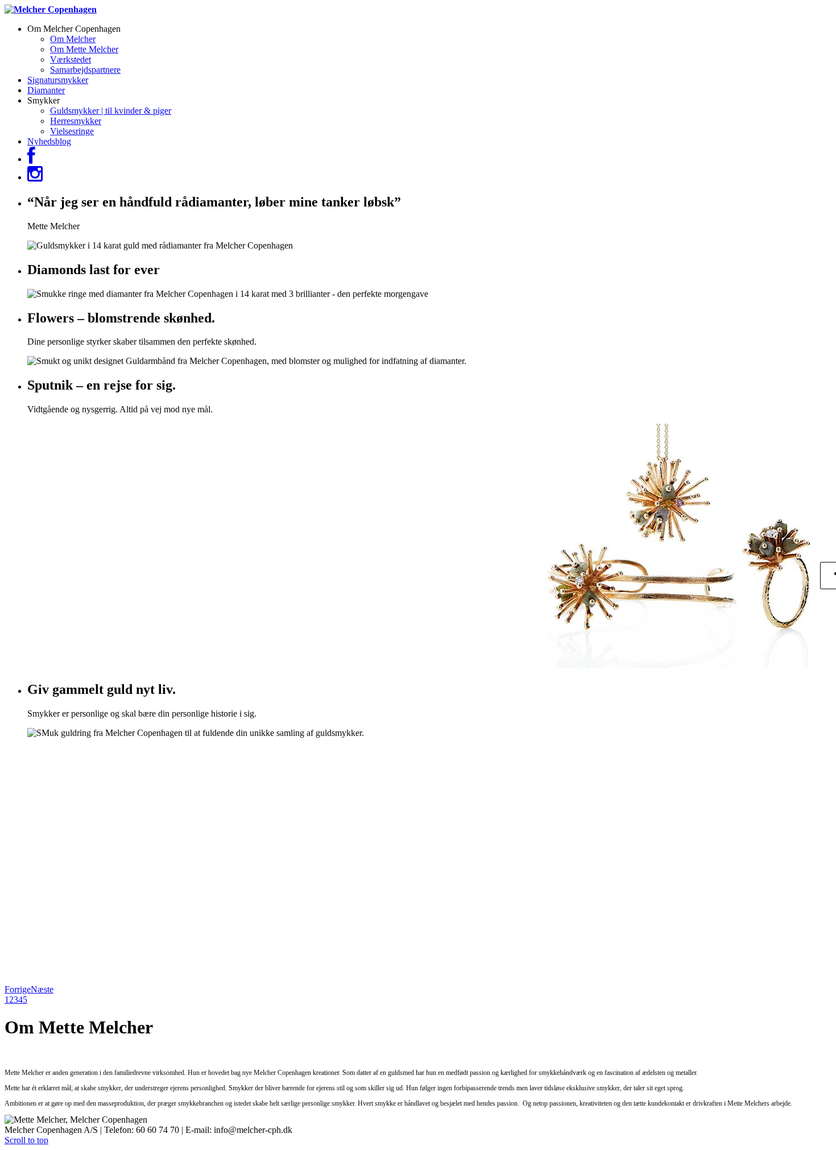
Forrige (18, 989)
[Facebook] (31, 159)
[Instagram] (35, 177)
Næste (42, 989)
